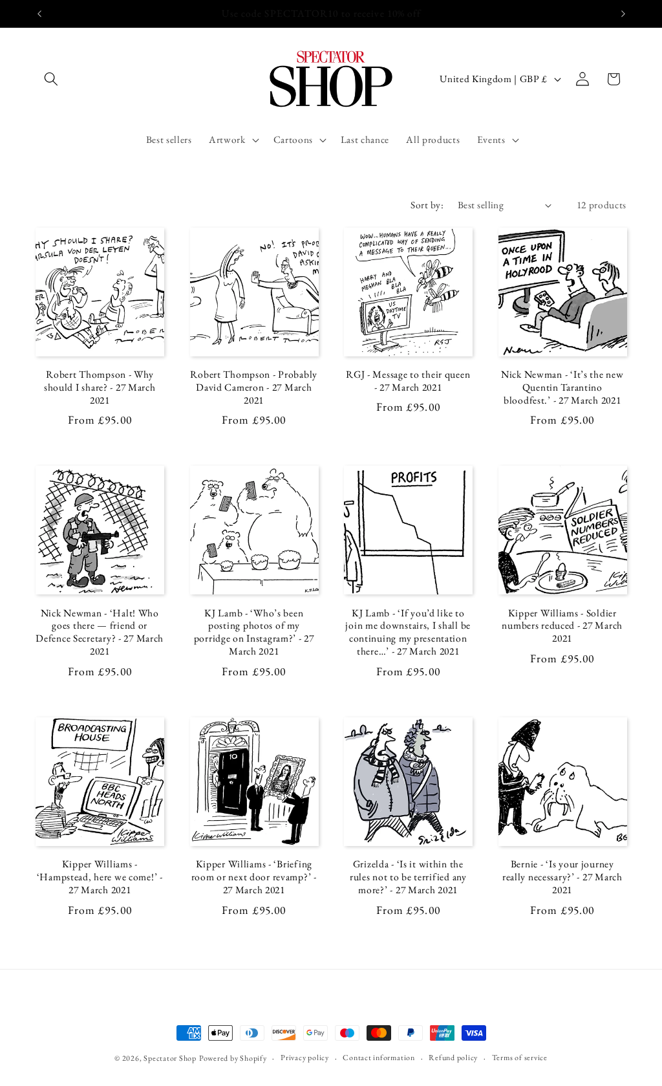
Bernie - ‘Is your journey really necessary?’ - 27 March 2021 (562, 877)
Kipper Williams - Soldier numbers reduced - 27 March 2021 (562, 626)
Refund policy (453, 1057)
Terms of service (520, 1057)
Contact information (379, 1057)
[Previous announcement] (39, 13)
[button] (51, 78)
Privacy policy (305, 1057)
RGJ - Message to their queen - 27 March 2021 (408, 381)
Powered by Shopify (233, 1058)
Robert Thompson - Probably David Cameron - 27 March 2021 (253, 387)
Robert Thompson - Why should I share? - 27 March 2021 (100, 387)
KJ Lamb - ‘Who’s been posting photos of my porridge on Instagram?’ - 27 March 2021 (254, 632)
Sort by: (427, 205)
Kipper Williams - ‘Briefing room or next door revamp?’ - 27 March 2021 (254, 877)
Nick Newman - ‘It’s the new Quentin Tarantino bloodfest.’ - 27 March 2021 (562, 387)
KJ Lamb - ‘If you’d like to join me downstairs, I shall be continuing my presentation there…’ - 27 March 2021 (408, 632)
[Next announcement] (623, 13)
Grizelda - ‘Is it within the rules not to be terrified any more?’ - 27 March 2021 (408, 877)
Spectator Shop (170, 1058)
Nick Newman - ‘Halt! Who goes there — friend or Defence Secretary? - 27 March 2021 (100, 632)
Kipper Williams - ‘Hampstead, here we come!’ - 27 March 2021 (100, 877)
